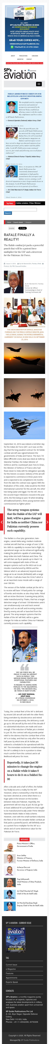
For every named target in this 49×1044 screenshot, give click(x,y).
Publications (23, 56)
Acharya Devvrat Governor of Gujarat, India (27, 868)
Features (9, 973)
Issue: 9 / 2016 (11, 263)
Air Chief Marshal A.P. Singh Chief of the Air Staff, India (27, 892)
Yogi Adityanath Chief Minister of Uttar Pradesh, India (29, 881)
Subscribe (35, 56)
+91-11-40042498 (21, 1022)
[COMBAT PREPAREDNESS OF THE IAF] (1, 522)
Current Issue (11, 964)
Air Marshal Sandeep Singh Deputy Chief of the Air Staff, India (30, 904)
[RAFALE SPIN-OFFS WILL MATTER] (47, 522)
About (13, 56)
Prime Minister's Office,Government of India (26, 845)
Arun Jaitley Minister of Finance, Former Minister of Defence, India (30, 858)
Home (9, 222)
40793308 (34, 1022)
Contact (29, 59)
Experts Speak (18, 222)
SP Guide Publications (30, 1040)
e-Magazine (11, 969)
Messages (24, 839)
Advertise (20, 59)
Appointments (11, 977)
